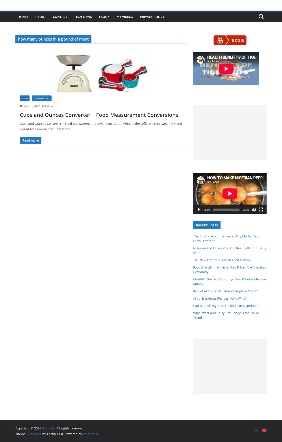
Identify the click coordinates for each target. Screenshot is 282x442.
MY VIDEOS (125, 17)
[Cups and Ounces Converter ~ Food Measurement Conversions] (101, 73)
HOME (23, 17)
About (40, 17)
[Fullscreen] (261, 209)
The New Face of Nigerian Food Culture (222, 260)
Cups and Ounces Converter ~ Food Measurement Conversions (99, 114)
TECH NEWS (83, 17)
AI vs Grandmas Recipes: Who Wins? (220, 298)
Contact (60, 17)
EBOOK (104, 17)
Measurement (41, 98)
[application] (230, 193)
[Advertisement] (230, 132)
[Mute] (254, 209)
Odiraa (49, 106)
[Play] (199, 209)
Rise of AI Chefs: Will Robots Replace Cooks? (225, 291)
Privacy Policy (152, 17)
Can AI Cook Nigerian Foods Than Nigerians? (226, 306)
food (25, 98)
